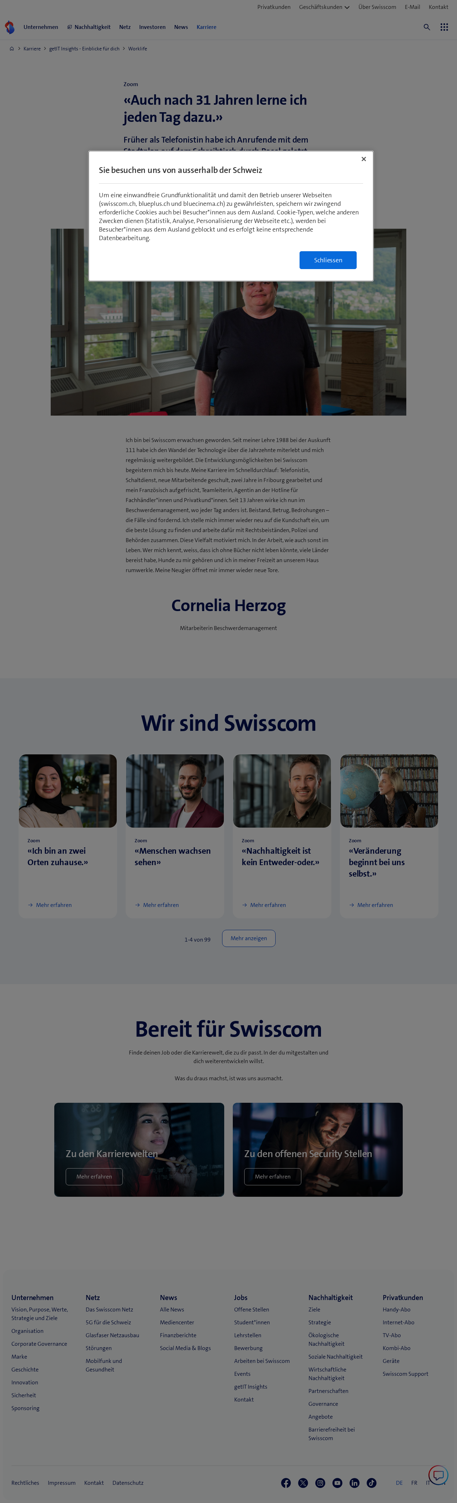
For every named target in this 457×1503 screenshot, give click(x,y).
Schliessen (328, 260)
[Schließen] (364, 159)
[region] (231, 216)
